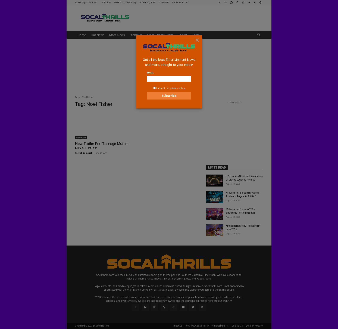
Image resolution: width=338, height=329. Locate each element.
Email (150, 72)
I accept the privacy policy (170, 88)
